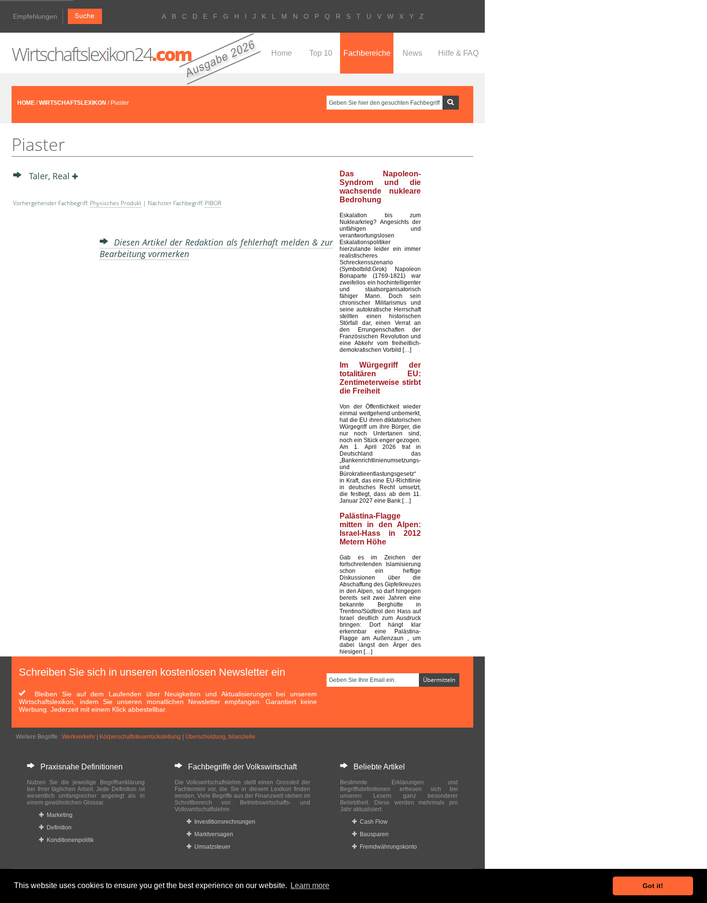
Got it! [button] (653, 886)
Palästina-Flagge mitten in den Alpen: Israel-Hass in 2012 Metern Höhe (380, 529)
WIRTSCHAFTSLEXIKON (72, 102)
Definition (58, 827)
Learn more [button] (309, 885)
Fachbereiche (367, 53)
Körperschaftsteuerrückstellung (140, 736)
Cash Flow (372, 821)
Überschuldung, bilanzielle (220, 736)
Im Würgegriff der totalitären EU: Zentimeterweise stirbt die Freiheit (380, 378)
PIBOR (213, 203)
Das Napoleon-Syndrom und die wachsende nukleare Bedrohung (380, 187)
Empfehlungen (35, 16)
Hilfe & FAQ (458, 53)
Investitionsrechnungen (223, 821)
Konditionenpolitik (69, 840)
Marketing (58, 815)
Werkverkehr (78, 736)
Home (281, 53)
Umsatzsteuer (210, 846)
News (412, 53)
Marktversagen (212, 834)
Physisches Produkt (115, 203)
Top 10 (320, 53)
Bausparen (373, 834)
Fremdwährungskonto (387, 846)
